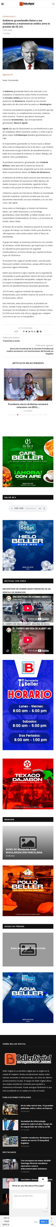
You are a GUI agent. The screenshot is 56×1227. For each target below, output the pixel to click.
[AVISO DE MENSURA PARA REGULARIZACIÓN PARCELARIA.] (28, 843)
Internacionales (9, 16)
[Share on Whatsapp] (34, 331)
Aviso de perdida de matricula (28, 948)
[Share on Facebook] (23, 331)
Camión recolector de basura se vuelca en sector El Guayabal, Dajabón (36, 1140)
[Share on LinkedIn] (29, 331)
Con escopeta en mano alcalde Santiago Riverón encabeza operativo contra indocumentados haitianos (36, 1164)
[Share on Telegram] (38, 331)
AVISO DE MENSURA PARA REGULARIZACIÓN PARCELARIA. (24, 851)
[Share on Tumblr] (32, 331)
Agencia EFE (8, 74)
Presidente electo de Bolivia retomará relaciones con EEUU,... (28, 405)
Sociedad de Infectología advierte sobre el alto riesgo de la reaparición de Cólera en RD (36, 1124)
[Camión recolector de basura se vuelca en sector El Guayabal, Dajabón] (10, 1141)
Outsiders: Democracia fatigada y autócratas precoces (36, 1180)
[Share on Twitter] (26, 331)
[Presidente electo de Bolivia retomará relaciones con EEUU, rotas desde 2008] (28, 384)
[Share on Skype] (40, 331)
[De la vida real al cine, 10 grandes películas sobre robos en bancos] (10, 1109)
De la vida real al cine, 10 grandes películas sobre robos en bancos (37, 1106)
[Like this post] (18, 331)
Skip (36, 1222)
